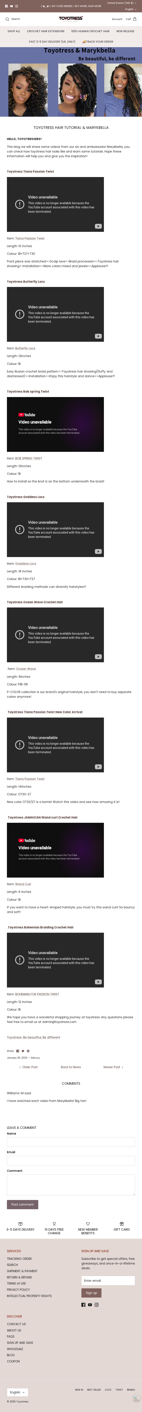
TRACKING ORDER (19, 1259)
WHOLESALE (15, 1349)
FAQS (10, 1336)
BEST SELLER (94, 1389)
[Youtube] (11, 6)
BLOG (11, 1355)
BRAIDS (131, 1389)
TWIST (119, 1389)
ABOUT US (14, 1330)
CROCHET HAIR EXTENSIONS (45, 31)
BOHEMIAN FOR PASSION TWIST (37, 994)
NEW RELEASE (125, 31)
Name (11, 1134)
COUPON (13, 1361)
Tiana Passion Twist (30, 238)
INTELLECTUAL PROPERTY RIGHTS (29, 1296)
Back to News (71, 1067)
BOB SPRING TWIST (28, 458)
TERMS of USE (16, 1283)
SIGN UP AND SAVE (20, 1343)
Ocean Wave (26, 669)
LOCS (108, 1389)
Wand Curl (23, 884)
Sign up (91, 1293)
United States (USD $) (120, 3)
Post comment (22, 1204)
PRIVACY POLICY (18, 1290)
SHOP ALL (14, 31)
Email (11, 1152)
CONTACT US (16, 1324)
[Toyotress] (71, 19)
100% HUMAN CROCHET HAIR (90, 31)
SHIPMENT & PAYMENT (22, 1271)
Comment (15, 1171)
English (129, 9)
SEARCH (12, 1265)
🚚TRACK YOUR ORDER (97, 42)
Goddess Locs (25, 564)
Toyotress (22, 1401)
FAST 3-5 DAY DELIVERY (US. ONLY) (52, 42)
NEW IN (79, 1389)
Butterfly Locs (25, 348)
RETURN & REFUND (19, 1277)
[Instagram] (16, 6)
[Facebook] (6, 6)
